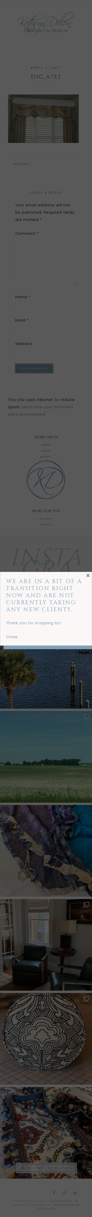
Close (12, 636)
